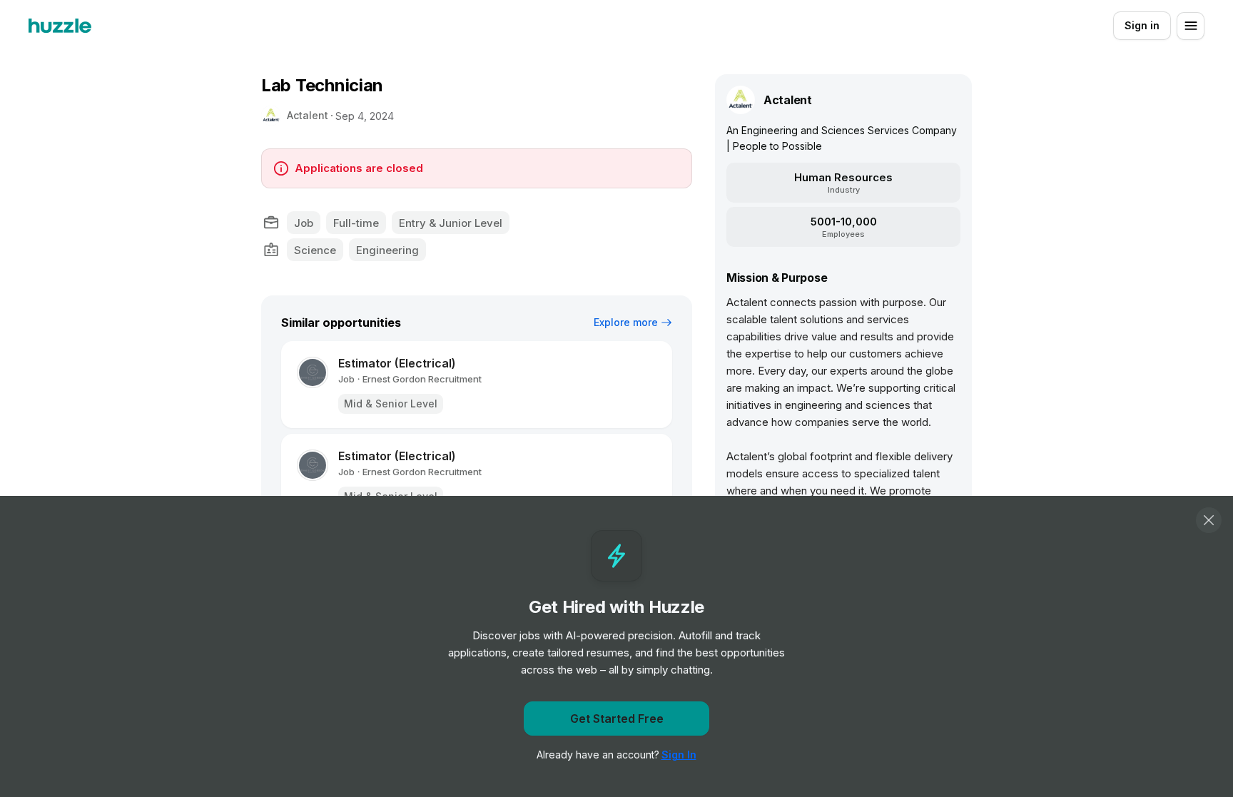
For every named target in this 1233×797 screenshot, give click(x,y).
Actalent (307, 115)
